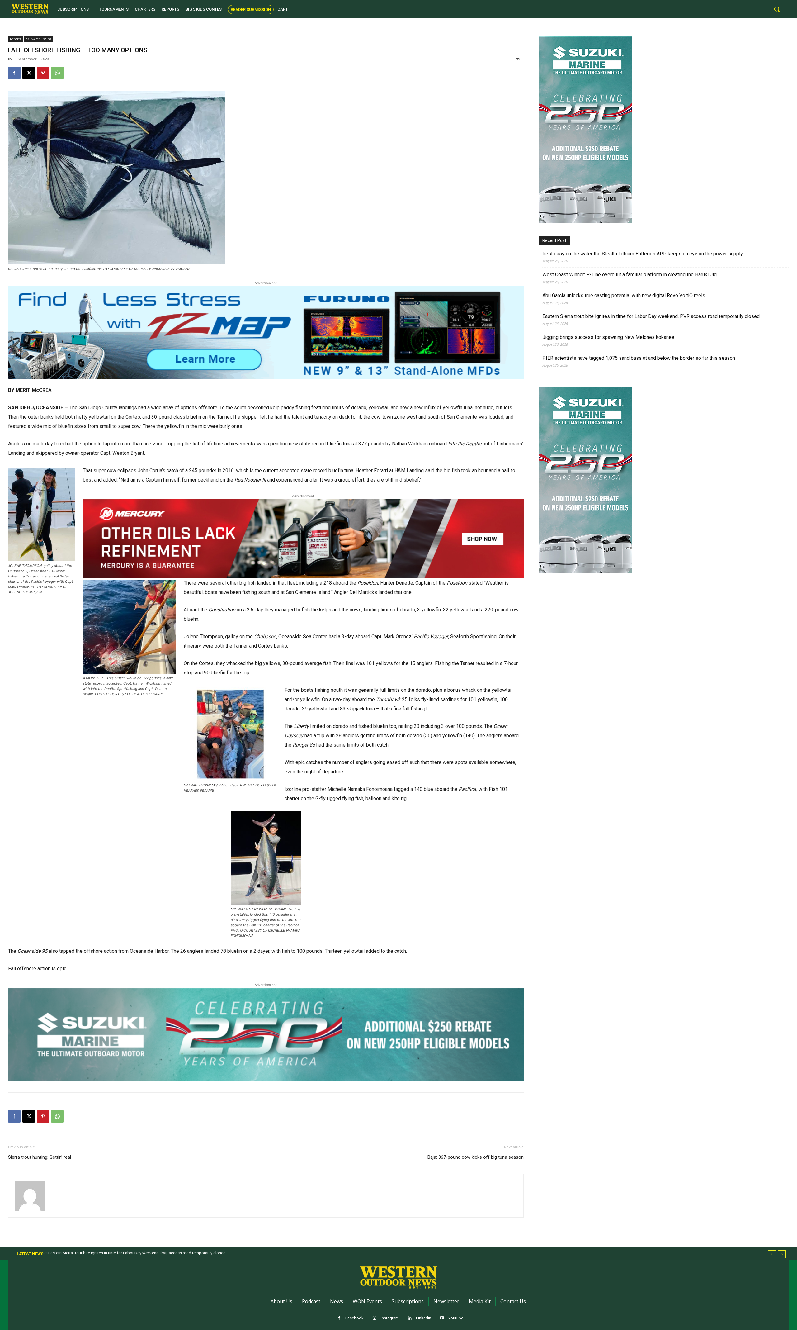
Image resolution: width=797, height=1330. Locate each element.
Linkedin (423, 1318)
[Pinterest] (43, 73)
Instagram (390, 1318)
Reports (15, 39)
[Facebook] (14, 73)
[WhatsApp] (57, 73)
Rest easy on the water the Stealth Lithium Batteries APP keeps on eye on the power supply (642, 254)
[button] (777, 9)
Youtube (455, 1318)
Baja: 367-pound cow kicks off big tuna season (475, 1157)
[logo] (30, 9)
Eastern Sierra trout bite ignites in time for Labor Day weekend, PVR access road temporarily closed (651, 316)
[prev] (772, 1254)
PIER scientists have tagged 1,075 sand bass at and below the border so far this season (638, 358)
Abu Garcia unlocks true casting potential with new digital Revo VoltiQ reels (623, 295)
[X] (28, 73)
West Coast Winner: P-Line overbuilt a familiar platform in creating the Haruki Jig (629, 275)
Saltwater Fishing (38, 39)
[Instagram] (374, 1318)
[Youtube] (442, 1318)
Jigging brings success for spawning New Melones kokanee (608, 337)
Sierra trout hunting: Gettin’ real (39, 1157)
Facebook (354, 1318)
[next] (782, 1254)
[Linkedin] (409, 1318)
